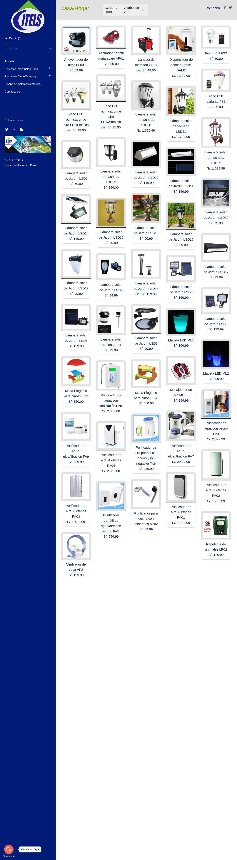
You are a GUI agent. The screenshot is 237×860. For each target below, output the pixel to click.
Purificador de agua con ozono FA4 (216, 428)
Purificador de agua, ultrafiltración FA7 (181, 451)
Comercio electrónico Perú (20, 165)
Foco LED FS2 (216, 53)
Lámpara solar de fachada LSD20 (146, 120)
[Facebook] (14, 130)
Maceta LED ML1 (181, 340)
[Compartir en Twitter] (230, 7)
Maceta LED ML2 (216, 373)
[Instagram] (21, 130)
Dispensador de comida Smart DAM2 (181, 65)
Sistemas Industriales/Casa (21, 69)
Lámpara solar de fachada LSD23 (111, 177)
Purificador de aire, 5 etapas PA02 (216, 490)
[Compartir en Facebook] (225, 7)
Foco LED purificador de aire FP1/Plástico (76, 119)
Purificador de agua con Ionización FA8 (111, 400)
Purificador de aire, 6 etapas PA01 (181, 512)
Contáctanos (12, 91)
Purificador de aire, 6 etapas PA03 (76, 511)
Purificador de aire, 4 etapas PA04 (111, 460)
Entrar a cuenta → (16, 120)
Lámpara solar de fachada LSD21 (181, 126)
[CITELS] (28, 3)
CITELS (18, 160)
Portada (9, 61)
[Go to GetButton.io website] (9, 856)
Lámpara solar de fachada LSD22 (216, 157)
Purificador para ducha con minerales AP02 (146, 519)
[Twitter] (7, 130)
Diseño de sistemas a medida (23, 84)
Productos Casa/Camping (20, 76)
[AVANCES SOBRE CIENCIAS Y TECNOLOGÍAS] (28, 152)
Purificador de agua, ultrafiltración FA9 (76, 451)
